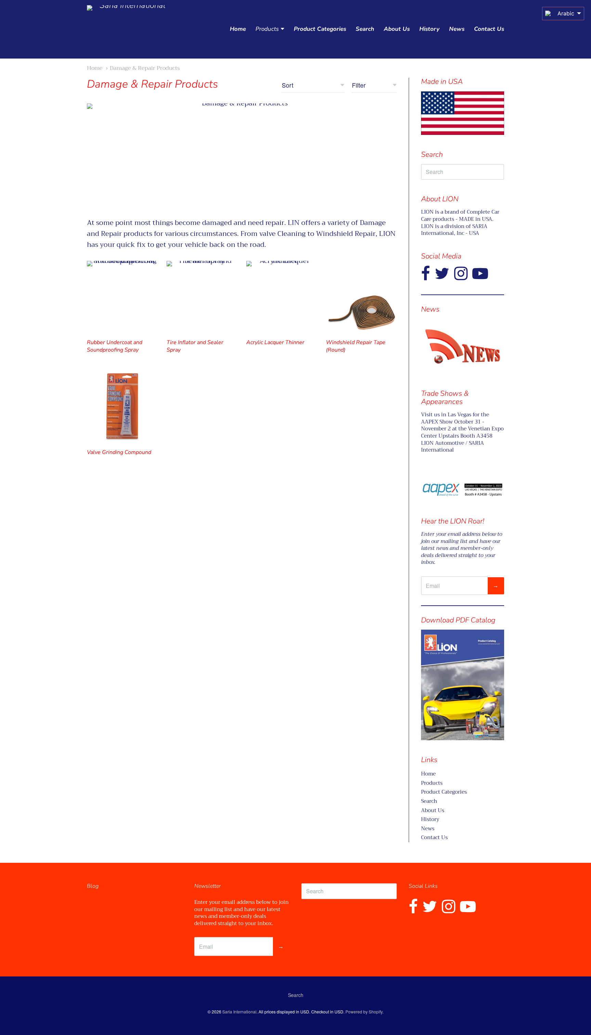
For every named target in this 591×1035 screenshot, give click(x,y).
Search (365, 29)
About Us (397, 29)
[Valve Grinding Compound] (122, 406)
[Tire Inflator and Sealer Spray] (202, 296)
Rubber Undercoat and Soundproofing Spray (114, 346)
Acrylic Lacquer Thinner (275, 342)
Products (267, 29)
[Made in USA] (462, 346)
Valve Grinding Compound (119, 452)
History (429, 29)
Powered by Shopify (363, 1011)
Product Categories (320, 29)
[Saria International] (129, 29)
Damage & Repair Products (145, 68)
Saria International (239, 1011)
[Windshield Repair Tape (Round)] (361, 296)
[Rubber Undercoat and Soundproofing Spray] (122, 296)
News (456, 29)
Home (238, 29)
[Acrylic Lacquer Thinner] (281, 296)
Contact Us (489, 29)
